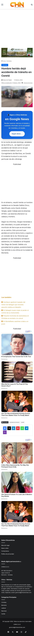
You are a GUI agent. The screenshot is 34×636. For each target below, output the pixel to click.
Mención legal (5, 545)
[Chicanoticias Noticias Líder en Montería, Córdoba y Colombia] (17, 4)
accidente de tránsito (14, 422)
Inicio (4, 61)
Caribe (3, 614)
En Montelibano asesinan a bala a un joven (14, 322)
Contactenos (5, 551)
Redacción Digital (7, 80)
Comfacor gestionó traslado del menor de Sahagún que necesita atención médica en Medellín (13, 304)
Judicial (3, 608)
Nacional (3, 611)
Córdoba (9, 61)
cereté (22, 422)
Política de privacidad (7, 554)
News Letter (5, 548)
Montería (4, 605)
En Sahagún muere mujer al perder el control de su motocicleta (15, 311)
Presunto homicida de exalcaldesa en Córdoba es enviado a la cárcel (15, 317)
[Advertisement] (17, 29)
